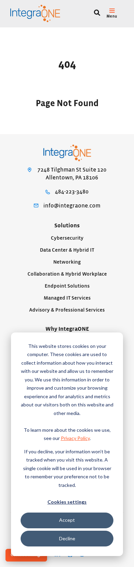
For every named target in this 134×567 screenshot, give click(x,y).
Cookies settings (67, 502)
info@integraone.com (71, 206)
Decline (67, 538)
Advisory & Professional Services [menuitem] (67, 310)
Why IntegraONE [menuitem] (67, 329)
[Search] (97, 13)
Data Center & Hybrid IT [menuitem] (67, 250)
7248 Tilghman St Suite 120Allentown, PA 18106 (72, 173)
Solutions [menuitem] (67, 225)
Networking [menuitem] (67, 262)
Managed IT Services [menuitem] (67, 298)
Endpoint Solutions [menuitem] (67, 286)
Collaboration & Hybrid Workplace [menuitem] (67, 274)
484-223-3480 (72, 191)
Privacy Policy (75, 438)
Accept (67, 520)
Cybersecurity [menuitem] (67, 238)
